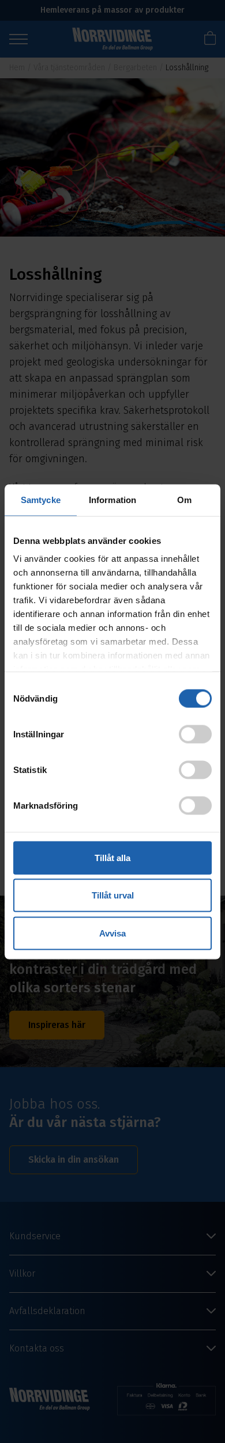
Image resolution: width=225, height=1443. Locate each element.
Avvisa (112, 933)
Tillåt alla (112, 857)
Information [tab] (112, 499)
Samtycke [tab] (41, 499)
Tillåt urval (113, 895)
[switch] (195, 734)
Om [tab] (184, 499)
